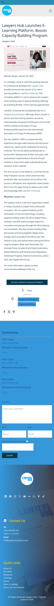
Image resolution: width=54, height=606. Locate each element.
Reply (4, 352)
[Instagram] (15, 496)
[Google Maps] (38, 496)
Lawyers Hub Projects (28, 299)
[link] (27, 47)
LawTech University (29, 93)
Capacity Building (27, 304)
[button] (3, 2)
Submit (10, 455)
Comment (5, 402)
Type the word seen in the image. (14, 441)
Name (4, 427)
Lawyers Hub (8, 41)
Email (30, 427)
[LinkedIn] (5, 496)
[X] (19, 496)
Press (29, 290)
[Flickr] (29, 496)
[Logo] (7, 11)
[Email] (34, 496)
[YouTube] (24, 496)
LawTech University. (31, 190)
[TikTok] (43, 496)
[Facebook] (10, 496)
